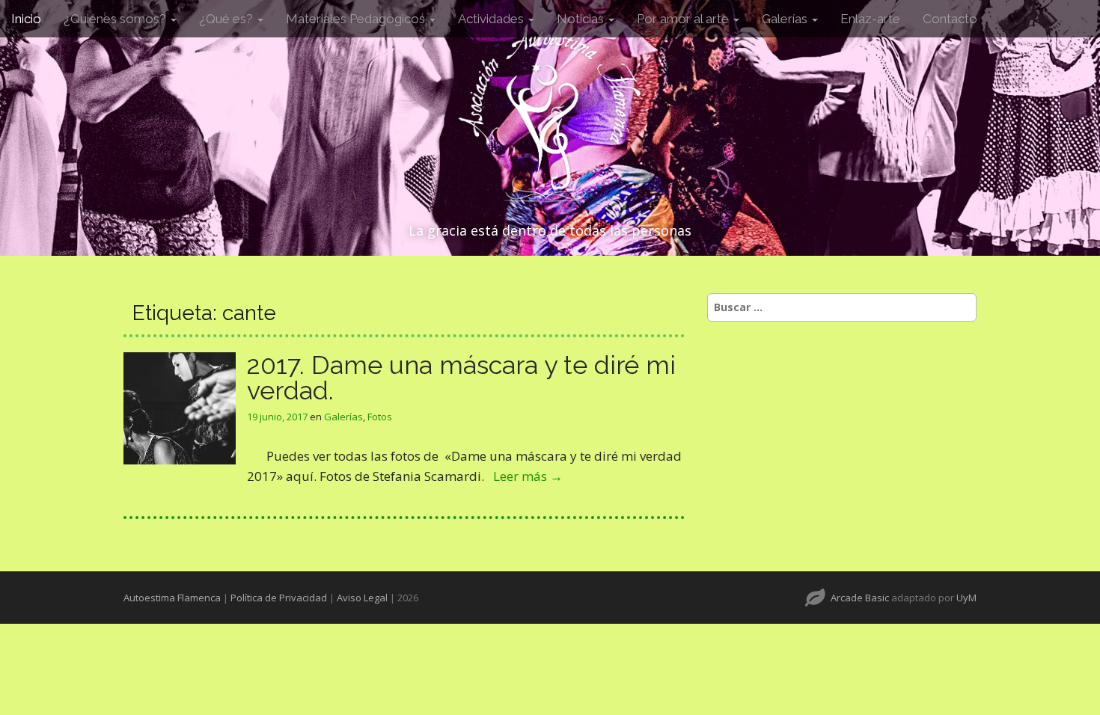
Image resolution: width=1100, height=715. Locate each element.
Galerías (786, 18)
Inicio (26, 18)
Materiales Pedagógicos (357, 18)
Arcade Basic (860, 597)
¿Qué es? (227, 18)
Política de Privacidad (278, 597)
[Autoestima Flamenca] (550, 113)
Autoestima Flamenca (172, 597)
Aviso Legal (362, 597)
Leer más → (528, 476)
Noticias (582, 18)
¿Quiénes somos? (116, 18)
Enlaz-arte (870, 18)
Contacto (950, 18)
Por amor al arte (684, 18)
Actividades (492, 18)
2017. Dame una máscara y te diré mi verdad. (461, 377)
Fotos (379, 416)
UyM (966, 597)
